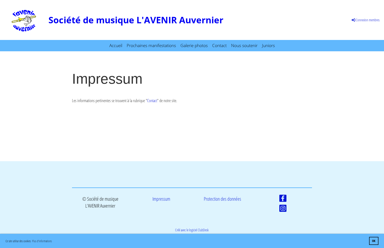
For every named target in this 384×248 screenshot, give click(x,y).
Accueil (115, 45)
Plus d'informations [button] (42, 241)
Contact (219, 45)
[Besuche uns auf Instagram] (282, 209)
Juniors (268, 45)
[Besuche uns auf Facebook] (282, 199)
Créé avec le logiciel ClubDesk (192, 230)
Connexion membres (368, 20)
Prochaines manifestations (151, 45)
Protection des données (222, 198)
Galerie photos (194, 45)
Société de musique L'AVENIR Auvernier (135, 20)
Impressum (161, 198)
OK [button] (373, 241)
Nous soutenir (244, 45)
